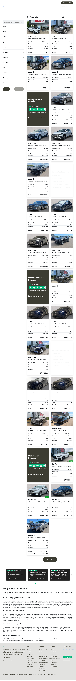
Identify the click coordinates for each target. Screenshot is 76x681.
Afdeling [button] (5, 36)
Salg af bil (29, 660)
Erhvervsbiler (30, 658)
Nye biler (27, 6)
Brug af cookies (32, 674)
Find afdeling (66, 11)
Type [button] (4, 42)
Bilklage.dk (5, 674)
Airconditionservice (44, 662)
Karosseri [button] (5, 52)
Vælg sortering (68, 17)
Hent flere (50, 559)
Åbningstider (54, 650)
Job (72, 6)
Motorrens (42, 660)
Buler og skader (43, 656)
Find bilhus (30, 650)
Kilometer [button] (5, 83)
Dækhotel (41, 666)
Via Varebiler (46, 6)
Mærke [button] (4, 31)
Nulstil (6, 89)
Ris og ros (53, 660)
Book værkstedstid (44, 652)
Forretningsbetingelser (22, 674)
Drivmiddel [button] (5, 57)
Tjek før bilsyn (42, 670)
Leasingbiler (30, 656)
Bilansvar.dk (12, 674)
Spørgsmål (54, 662)
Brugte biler (36, 6)
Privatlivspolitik (41, 674)
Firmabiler (55, 6)
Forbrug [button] (5, 72)
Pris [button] (4, 67)
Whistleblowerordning (51, 674)
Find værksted (43, 650)
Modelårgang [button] (6, 77)
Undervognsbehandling (45, 658)
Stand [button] (4, 26)
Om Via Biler (54, 652)
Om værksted (42, 654)
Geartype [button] (5, 47)
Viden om (53, 664)
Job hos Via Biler (55, 658)
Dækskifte (42, 664)
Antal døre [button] (5, 62)
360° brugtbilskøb (32, 662)
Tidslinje (53, 654)
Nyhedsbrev (54, 666)
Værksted (64, 6)
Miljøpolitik (54, 656)
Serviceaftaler (42, 668)
